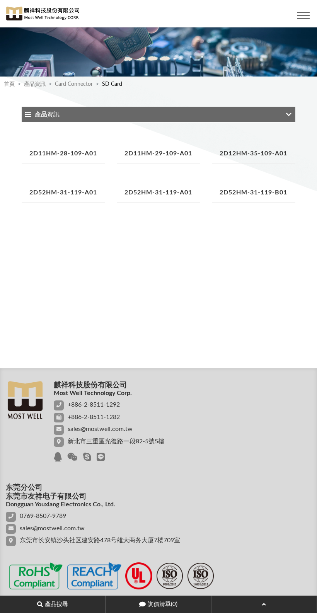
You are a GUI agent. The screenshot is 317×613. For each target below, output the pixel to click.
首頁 (9, 84)
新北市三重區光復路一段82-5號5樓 (116, 441)
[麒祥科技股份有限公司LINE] (101, 458)
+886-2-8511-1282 (94, 417)
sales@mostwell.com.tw (100, 429)
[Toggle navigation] (303, 15)
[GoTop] (264, 604)
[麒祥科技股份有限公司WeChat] (72, 458)
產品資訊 (35, 84)
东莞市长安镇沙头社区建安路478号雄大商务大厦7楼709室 (100, 540)
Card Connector (74, 84)
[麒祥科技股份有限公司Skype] (87, 458)
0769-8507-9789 (43, 516)
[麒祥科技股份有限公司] (40, 15)
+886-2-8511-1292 (94, 405)
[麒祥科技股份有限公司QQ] (58, 458)
